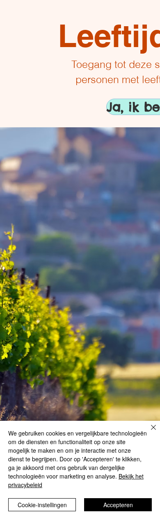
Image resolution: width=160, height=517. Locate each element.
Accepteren (118, 505)
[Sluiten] (148, 432)
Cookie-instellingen (42, 505)
